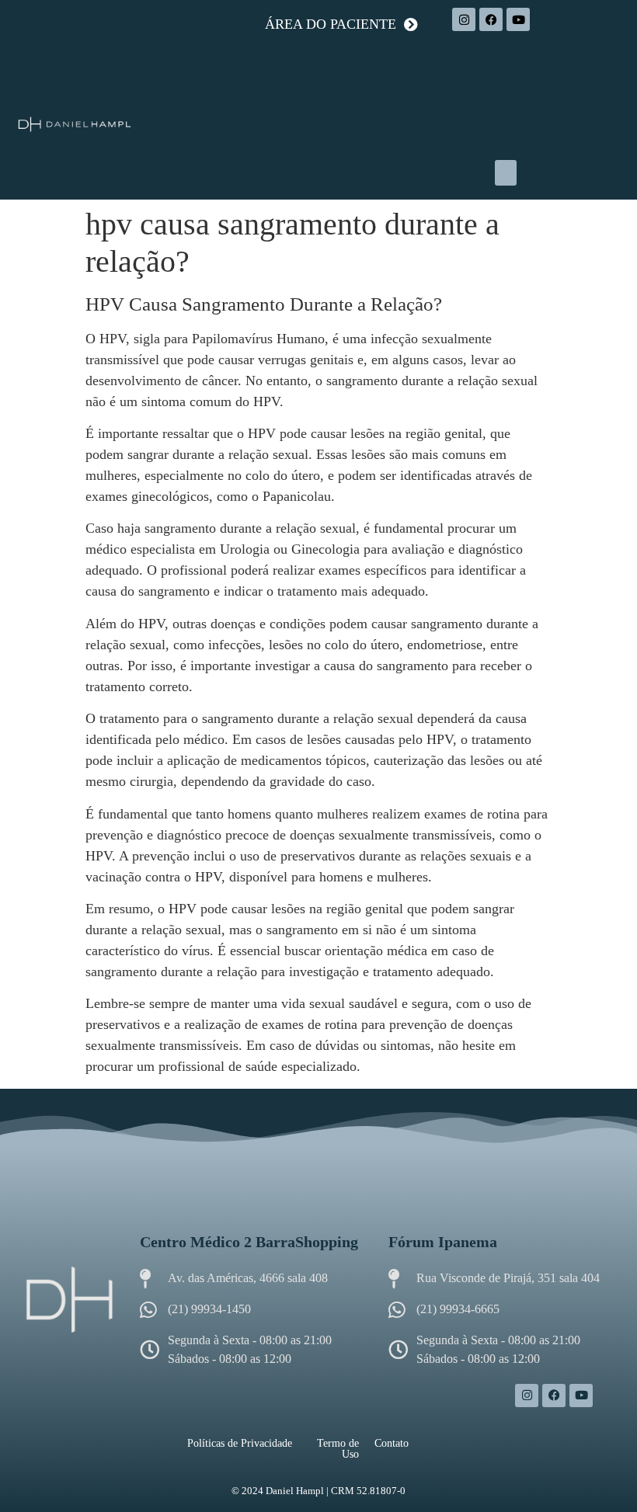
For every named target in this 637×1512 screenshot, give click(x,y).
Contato (391, 1443)
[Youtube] (518, 19)
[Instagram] (463, 19)
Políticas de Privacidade (239, 1443)
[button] (506, 173)
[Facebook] (491, 19)
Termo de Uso (338, 1448)
